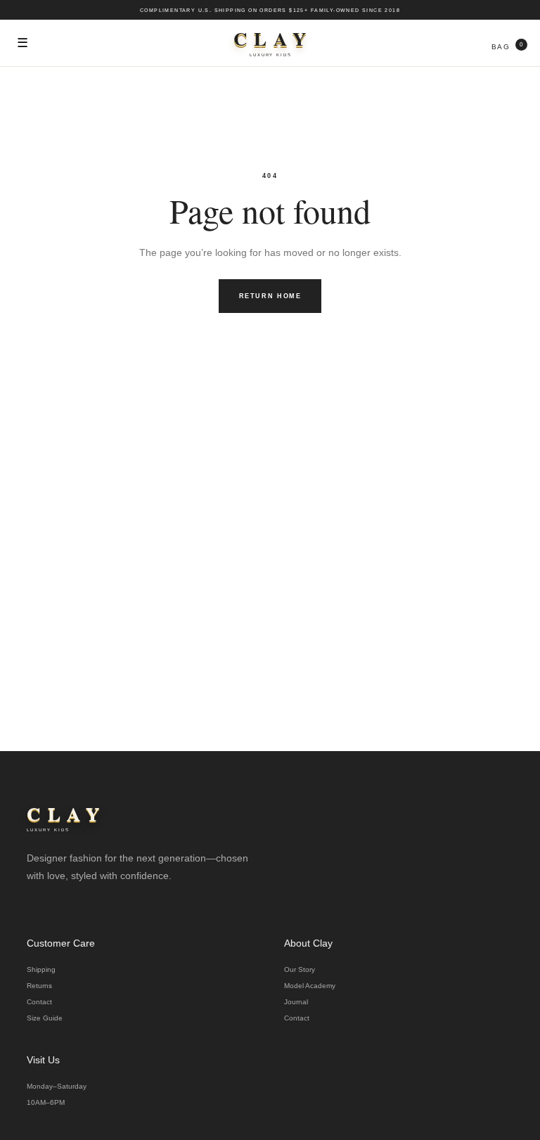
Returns (39, 986)
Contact (39, 1002)
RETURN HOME (270, 296)
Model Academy (309, 986)
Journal (296, 1002)
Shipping (41, 969)
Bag (507, 46)
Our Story (299, 969)
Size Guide (45, 1018)
